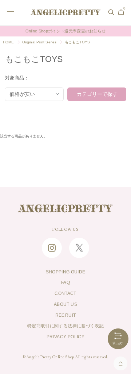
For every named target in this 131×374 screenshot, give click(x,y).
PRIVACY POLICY (65, 337)
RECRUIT (65, 315)
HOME (8, 42)
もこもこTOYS (77, 42)
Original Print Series (39, 42)
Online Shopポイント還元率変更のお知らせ (65, 31)
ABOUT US (65, 304)
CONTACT (65, 293)
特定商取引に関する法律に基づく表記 (65, 326)
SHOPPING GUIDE (66, 272)
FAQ (65, 282)
